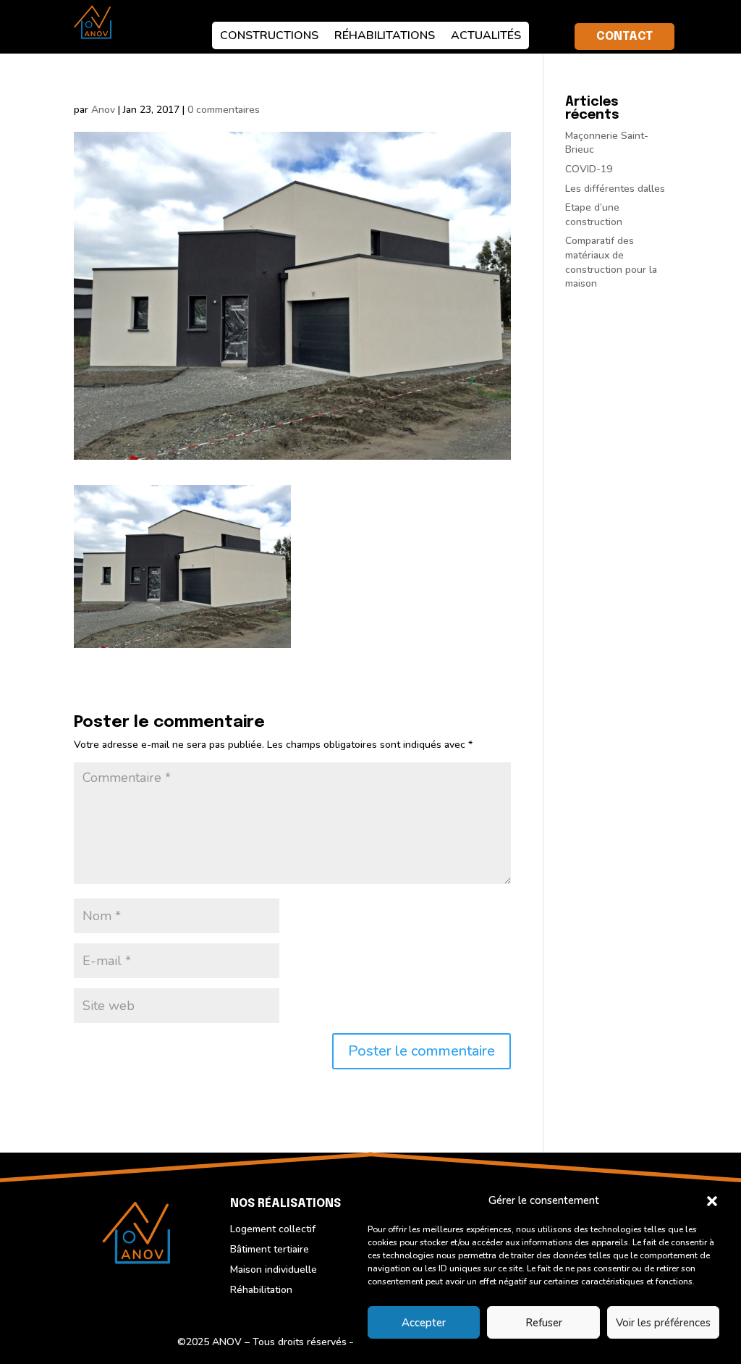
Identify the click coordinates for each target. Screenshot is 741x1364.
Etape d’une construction (593, 215)
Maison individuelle (273, 1269)
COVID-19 (588, 169)
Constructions (269, 35)
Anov (103, 110)
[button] (712, 1201)
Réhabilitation (261, 1290)
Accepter (424, 1322)
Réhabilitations (384, 35)
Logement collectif (273, 1229)
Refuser (543, 1322)
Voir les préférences (663, 1322)
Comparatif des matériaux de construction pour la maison (611, 262)
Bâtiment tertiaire (269, 1249)
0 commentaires (223, 110)
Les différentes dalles (615, 188)
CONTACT (624, 36)
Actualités (486, 35)
